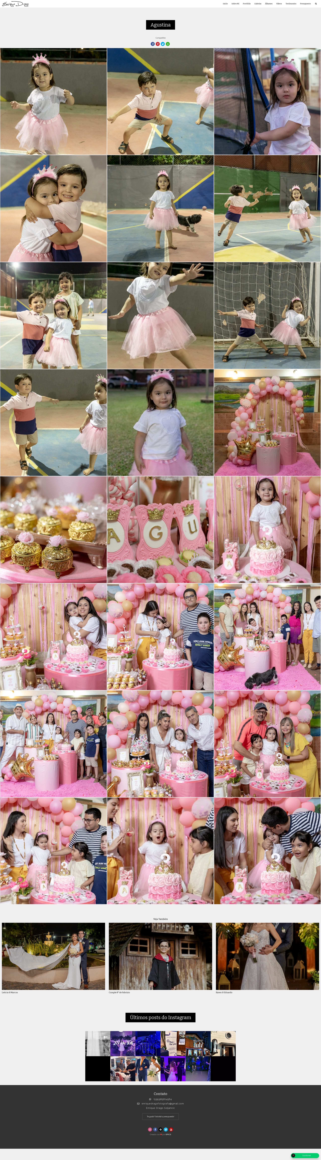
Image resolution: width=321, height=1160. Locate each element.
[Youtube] (171, 1129)
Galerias (257, 4)
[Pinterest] (160, 1129)
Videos (279, 4)
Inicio (225, 4)
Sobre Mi (235, 4)
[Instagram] (150, 1129)
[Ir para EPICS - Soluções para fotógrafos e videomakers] (160, 1134)
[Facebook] (155, 1129)
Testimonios (291, 4)
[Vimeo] (165, 1129)
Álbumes (268, 4)
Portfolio (247, 4)
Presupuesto (305, 4)
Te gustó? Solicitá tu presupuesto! (160, 1117)
